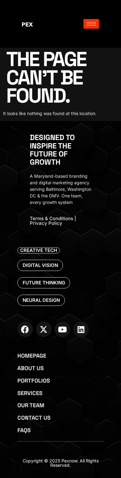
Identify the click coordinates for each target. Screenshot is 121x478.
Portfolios (33, 380)
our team (30, 405)
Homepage (31, 355)
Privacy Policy (46, 223)
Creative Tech (38, 250)
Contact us (34, 417)
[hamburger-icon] (91, 24)
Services (30, 393)
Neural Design (41, 300)
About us (30, 368)
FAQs (24, 430)
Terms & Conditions (51, 218)
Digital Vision (40, 265)
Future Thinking (44, 283)
